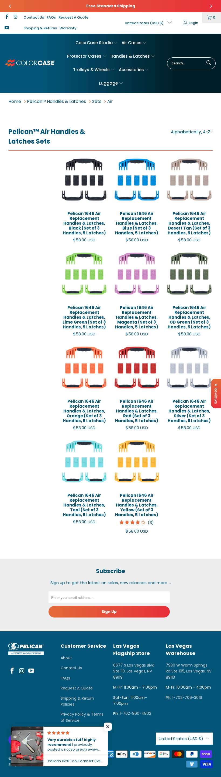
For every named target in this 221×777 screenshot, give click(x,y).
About (66, 658)
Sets (96, 101)
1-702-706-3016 (187, 697)
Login (193, 22)
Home (14, 101)
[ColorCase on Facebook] (6, 17)
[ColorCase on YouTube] (6, 28)
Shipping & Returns (40, 28)
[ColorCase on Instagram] (15, 17)
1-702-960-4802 (135, 713)
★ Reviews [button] (216, 393)
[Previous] (10, 6)
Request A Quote (73, 17)
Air (110, 101)
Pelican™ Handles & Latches (56, 101)
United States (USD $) (144, 23)
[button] (96, 43)
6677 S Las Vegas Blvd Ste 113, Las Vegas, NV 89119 (133, 671)
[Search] (209, 63)
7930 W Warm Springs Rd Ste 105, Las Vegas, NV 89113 (189, 671)
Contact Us (33, 17)
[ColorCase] (30, 63)
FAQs (51, 17)
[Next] (211, 6)
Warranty (68, 28)
